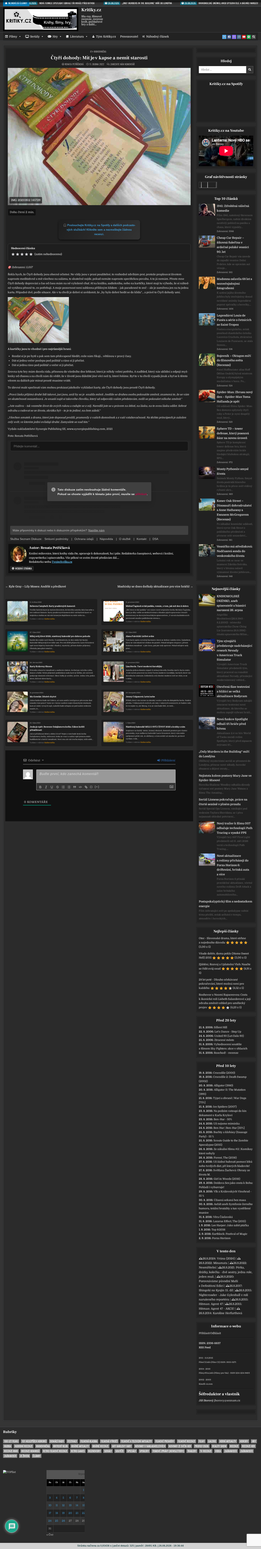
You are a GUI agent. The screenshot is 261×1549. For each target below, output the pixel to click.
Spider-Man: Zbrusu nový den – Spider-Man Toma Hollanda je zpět (235, 396)
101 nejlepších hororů (34, 1441)
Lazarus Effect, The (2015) (229, 1221)
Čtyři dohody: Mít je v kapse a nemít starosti (99, 58)
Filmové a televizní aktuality (136, 1441)
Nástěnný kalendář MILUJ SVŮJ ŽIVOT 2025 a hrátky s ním (155, 727)
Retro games (78, 1451)
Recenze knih (11, 1451)
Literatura (77, 36)
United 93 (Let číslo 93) (229, 1035)
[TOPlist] (9, 1472)
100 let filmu (11, 1441)
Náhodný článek (157, 36)
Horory (244, 1441)
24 (49, 1520)
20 (70, 1513)
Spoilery (144, 1451)
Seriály (35, 36)
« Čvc (49, 1534)
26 (63, 1520)
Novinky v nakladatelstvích (150, 1446)
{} (91, 786)
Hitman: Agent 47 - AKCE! (216, 1308)
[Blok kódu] (80, 787)
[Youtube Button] (244, 37)
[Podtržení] (52, 787)
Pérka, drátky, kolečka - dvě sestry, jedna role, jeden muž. (225, 1272)
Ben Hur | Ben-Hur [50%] (229, 1127)
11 (57, 1505)
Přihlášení (167, 760)
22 (83, 1513)
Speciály (131, 1451)
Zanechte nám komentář (122, 64)
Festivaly (72, 1441)
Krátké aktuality (80, 1446)
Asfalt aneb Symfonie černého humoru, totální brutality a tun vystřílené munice (226, 1208)
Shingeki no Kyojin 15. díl (216, 1290)
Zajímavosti (231, 1451)
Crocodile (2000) (224, 1072)
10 (50, 1505)
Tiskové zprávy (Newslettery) (168, 1451)
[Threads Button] (234, 37)
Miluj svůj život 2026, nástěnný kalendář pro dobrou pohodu (60, 636)
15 (83, 1505)
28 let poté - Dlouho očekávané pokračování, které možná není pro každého (221, 984)
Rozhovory (94, 1451)
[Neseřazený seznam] (69, 787)
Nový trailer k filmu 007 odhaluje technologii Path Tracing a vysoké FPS (234, 828)
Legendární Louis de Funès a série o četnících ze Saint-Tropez (234, 320)
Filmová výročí (109, 1441)
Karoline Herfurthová (227, 1313)
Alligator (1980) (223, 1085)
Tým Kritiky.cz (106, 36)
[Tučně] (40, 787)
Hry (55, 36)
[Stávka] (57, 787)
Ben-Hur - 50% (223, 1119)
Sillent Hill (220, 1027)
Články (36, 1456)
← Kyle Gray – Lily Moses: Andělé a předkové (35, 586)
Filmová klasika (89, 1441)
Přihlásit (204, 1333)
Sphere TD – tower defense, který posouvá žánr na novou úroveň (233, 433)
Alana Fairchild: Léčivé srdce (140, 636)
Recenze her (248, 1446)
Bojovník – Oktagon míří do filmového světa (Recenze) (234, 360)
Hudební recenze (23, 1446)
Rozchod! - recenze (226, 1052)
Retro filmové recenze (55, 1451)
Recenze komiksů (30, 1451)
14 (77, 1505)
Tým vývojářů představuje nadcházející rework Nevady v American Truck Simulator (234, 650)
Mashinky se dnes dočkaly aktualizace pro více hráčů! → (155, 586)
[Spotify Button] (249, 37)
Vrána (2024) (226, 1258)
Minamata (220, 1263)
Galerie (212, 1441)
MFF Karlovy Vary (121, 1446)
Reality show (219, 1446)
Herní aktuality (228, 1441)
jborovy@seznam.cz (227, 1400)
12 (63, 1505)
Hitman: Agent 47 (211, 1304)
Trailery (191, 1451)
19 (63, 1513)
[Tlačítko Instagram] (239, 37)
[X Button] (224, 37)
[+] (97, 786)
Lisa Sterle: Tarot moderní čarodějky (144, 666)
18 (56, 1513)
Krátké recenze (100, 1446)
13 (70, 1505)
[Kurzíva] (46, 787)
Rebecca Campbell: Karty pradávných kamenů (52, 606)
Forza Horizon (221, 1238)
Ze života (24, 1456)
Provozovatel (129, 36)
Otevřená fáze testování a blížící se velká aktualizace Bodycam (233, 691)
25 (56, 1520)
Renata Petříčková (74, 64)
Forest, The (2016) (225, 1157)
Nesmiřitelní (207, 1267)
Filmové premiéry (164, 1441)
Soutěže (119, 1451)
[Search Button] (254, 37)
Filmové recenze (186, 1441)
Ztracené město (224, 1040)
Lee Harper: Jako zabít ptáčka (230, 1225)
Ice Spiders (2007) (225, 1106)
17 (50, 1513)
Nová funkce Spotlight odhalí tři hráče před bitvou (232, 724)
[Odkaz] (86, 787)
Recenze (234, 1446)
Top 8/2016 (218, 1229)
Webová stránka (23, 568)
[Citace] (74, 787)
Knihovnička (100, 51)
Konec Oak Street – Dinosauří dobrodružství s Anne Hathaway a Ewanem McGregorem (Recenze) (234, 510)
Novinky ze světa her (180, 1446)
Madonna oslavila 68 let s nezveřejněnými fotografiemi (234, 283)
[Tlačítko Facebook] (229, 37)
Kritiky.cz (91, 10)
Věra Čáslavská (223, 1216)
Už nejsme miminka (226, 1123)
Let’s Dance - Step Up (228, 1031)
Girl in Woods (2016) (227, 1178)
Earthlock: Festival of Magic (229, 1233)
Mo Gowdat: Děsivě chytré (43, 696)
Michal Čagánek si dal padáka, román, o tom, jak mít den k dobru (157, 606)
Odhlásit (215, 1333)
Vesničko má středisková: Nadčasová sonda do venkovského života (235, 551)
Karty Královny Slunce (41, 666)
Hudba (7, 1446)
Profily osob (202, 1446)
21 (77, 1513)
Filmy (13, 36)
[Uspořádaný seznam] (63, 787)
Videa (218, 1451)
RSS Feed (205, 1347)
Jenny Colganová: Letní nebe (140, 696)
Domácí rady (57, 1441)
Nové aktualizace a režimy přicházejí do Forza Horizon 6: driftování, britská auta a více (233, 865)
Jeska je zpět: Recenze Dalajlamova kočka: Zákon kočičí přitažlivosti (57, 728)
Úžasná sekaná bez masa (230, 1200)
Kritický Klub (60, 1446)
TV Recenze (205, 1451)
